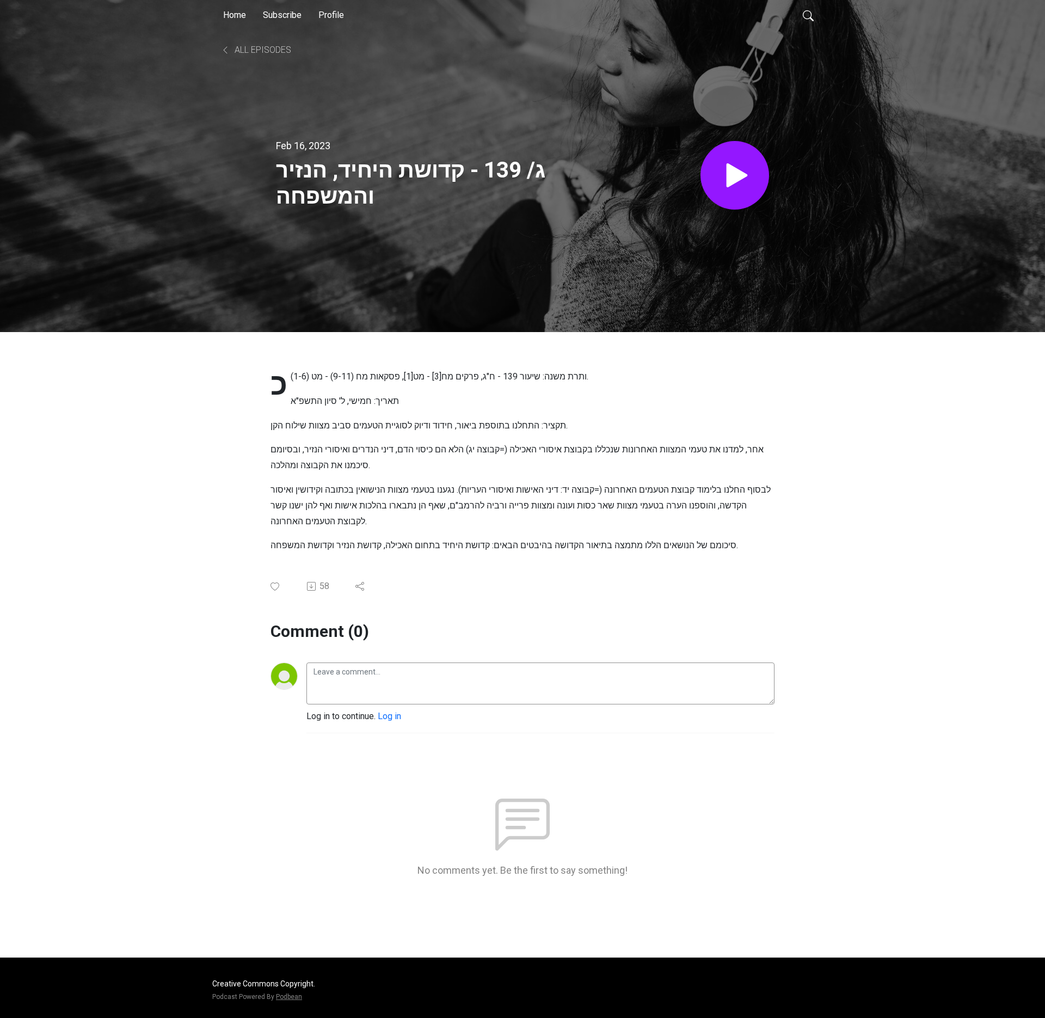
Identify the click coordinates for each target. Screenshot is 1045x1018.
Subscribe (282, 15)
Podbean (289, 997)
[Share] (360, 586)
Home (234, 15)
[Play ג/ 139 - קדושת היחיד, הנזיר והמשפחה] (734, 175)
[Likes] (275, 586)
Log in (389, 716)
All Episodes (261, 50)
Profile (331, 15)
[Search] (808, 15)
